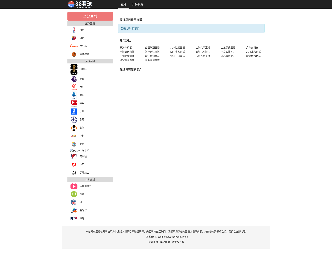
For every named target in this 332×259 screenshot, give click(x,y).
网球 (82, 194)
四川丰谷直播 (177, 51)
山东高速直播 (228, 47)
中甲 (82, 164)
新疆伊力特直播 (254, 55)
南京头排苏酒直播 (230, 51)
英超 (82, 78)
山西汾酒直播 (152, 47)
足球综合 (84, 172)
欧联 (82, 127)
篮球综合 (84, 54)
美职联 (83, 156)
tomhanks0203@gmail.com (173, 236)
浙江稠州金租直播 (154, 55)
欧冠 (82, 119)
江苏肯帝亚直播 (229, 55)
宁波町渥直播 (127, 51)
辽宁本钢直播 (127, 60)
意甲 (82, 95)
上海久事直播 (203, 47)
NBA (82, 29)
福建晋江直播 (152, 51)
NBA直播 (165, 241)
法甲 (82, 111)
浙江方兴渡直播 (178, 55)
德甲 (82, 103)
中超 (82, 135)
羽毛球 (83, 210)
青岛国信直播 (152, 60)
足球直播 (153, 241)
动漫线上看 (178, 241)
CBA (82, 37)
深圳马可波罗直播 (205, 51)
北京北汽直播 (253, 51)
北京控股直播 (177, 47)
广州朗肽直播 (127, 55)
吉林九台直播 (203, 55)
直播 (123, 4)
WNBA (83, 46)
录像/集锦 (137, 4)
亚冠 (82, 143)
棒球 (82, 218)
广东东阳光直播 (254, 47)
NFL (82, 202)
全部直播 (90, 16)
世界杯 (83, 69)
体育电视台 (86, 185)
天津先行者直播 (128, 47)
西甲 (82, 87)
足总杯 (85, 150)
